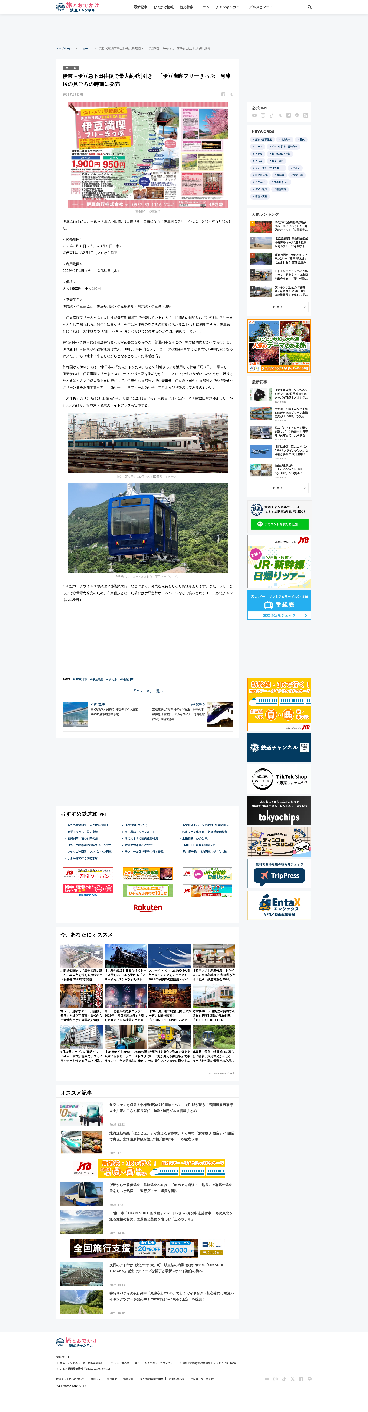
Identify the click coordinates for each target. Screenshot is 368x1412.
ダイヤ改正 (261, 189)
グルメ (296, 168)
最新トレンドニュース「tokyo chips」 (82, 1363)
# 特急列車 (127, 679)
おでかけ (260, 182)
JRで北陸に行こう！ (137, 825)
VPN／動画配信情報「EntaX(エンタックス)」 (86, 1368)
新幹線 (280, 175)
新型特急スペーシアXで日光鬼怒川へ (205, 825)
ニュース (85, 48)
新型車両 (281, 189)
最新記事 (140, 7)
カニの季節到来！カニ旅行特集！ (88, 825)
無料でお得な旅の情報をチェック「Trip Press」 (210, 1363)
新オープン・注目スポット (269, 168)
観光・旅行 (277, 160)
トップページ (64, 48)
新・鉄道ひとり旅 (281, 153)
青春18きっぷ (281, 182)
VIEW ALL (279, 307)
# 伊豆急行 (97, 679)
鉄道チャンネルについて (70, 1379)
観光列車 (298, 175)
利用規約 (112, 1379)
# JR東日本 (80, 679)
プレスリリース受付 (202, 1379)
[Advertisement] (184, 29)
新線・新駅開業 (263, 139)
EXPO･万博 (261, 175)
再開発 (258, 153)
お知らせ (96, 1379)
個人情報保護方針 (150, 1379)
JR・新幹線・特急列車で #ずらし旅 (204, 851)
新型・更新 (261, 196)
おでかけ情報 (163, 7)
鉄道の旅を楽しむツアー (140, 845)
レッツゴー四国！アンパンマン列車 (89, 851)
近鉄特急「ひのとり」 (196, 838)
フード (258, 146)
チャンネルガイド (229, 7)
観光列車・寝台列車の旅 (83, 838)
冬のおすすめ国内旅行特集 (141, 838)
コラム (204, 7)
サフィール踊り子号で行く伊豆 (144, 851)
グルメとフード (261, 7)
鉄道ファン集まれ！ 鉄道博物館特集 (204, 831)
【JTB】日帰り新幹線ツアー (200, 845)
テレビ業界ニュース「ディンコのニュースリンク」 (143, 1363)
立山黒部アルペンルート (140, 831)
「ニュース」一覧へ (147, 691)
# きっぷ (111, 679)
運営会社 (128, 1379)
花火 (302, 139)
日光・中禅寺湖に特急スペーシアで (89, 845)
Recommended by (217, 1073)
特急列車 (285, 139)
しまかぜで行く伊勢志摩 (82, 858)
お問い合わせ (176, 1379)
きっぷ (258, 160)
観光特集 (186, 7)
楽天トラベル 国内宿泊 (83, 831)
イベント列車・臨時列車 (285, 146)
